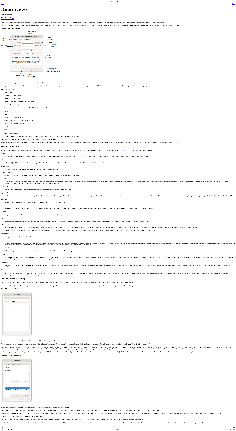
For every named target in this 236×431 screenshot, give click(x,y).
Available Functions (6, 17)
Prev (2, 4)
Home (118, 429)
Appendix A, (130, 150)
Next (233, 4)
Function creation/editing (8, 19)
